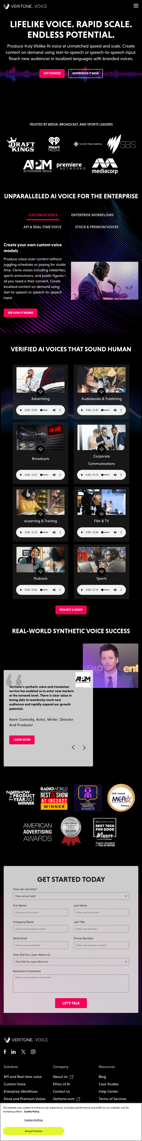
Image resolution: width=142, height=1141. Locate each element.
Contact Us (61, 1091)
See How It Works (20, 312)
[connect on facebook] (5, 1052)
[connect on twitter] (23, 1052)
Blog (102, 1077)
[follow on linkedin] (13, 1052)
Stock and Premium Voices (25, 1099)
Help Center (108, 1091)
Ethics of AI (61, 1084)
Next (84, 747)
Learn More (22, 739)
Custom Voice (15, 1084)
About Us (60, 1077)
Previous (73, 747)
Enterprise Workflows (21, 1091)
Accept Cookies (33, 1131)
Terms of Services (112, 1099)
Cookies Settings (33, 1120)
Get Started (52, 73)
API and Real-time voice (23, 1077)
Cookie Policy (31, 1111)
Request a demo (71, 609)
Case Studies (109, 1084)
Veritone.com (64, 1099)
